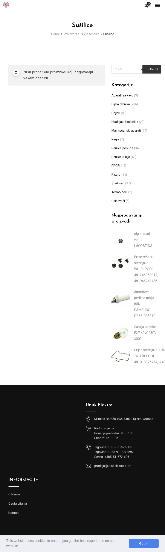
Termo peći (119, 192)
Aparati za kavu (122, 95)
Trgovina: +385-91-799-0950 (114, 452)
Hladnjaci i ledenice (125, 122)
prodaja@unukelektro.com (112, 466)
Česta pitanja (17, 503)
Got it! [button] (143, 543)
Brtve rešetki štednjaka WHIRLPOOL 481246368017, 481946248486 (146, 269)
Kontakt (13, 513)
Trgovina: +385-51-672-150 (113, 447)
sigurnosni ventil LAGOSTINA (143, 240)
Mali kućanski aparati (126, 130)
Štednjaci (118, 183)
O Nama (14, 494)
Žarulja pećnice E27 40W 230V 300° (145, 333)
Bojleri (116, 113)
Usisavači (118, 201)
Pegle (115, 139)
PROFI (116, 166)
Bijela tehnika (121, 104)
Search (152, 69)
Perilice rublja (121, 157)
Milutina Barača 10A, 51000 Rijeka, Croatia (123, 419)
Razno (116, 174)
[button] (20, 546)
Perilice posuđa (122, 148)
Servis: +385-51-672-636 (111, 457)
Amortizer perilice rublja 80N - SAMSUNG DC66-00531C (145, 304)
